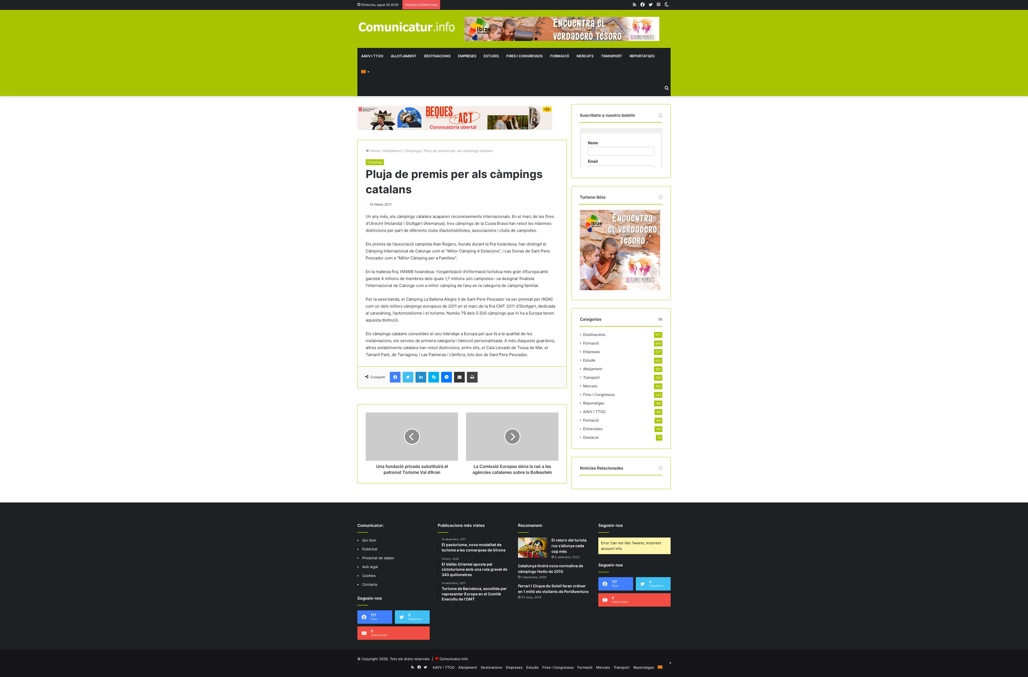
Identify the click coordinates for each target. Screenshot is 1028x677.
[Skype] (433, 377)
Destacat (591, 437)
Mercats (585, 56)
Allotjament (404, 56)
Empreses (467, 56)
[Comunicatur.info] (406, 27)
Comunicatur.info (454, 659)
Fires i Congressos (524, 56)
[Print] (472, 377)
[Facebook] (395, 377)
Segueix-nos (610, 525)
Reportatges (642, 56)
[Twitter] (408, 377)
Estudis (491, 56)
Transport (611, 56)
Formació (559, 56)
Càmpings (413, 151)
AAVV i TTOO (372, 56)
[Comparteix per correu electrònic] (459, 377)
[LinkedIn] (420, 377)
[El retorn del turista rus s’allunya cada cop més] (532, 548)
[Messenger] (446, 377)
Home (374, 151)
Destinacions (437, 56)
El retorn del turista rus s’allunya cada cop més (569, 546)
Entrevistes (592, 429)
